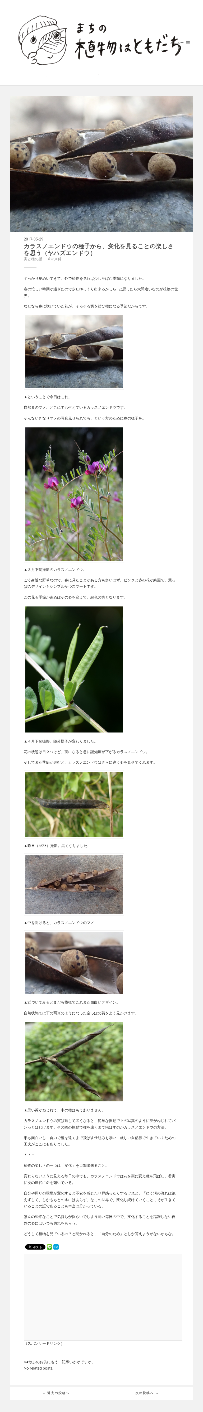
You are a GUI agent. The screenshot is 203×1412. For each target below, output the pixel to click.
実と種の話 (33, 259)
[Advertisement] (66, 1296)
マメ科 (55, 259)
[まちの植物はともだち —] (101, 43)
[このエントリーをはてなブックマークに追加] (56, 1246)
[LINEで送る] (49, 1246)
